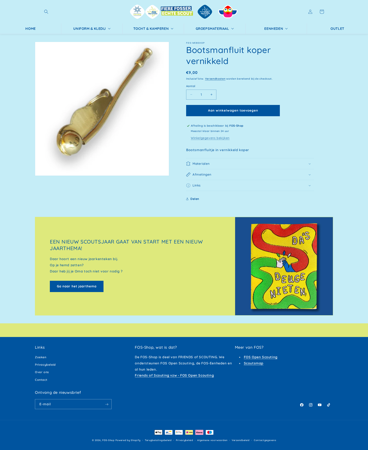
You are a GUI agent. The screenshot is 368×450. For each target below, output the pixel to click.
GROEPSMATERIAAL (212, 28)
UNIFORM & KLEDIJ (89, 28)
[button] (46, 11)
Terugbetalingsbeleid (158, 440)
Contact (41, 380)
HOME (30, 28)
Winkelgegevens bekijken (210, 138)
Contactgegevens (265, 440)
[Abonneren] (106, 404)
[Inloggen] (310, 11)
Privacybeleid (45, 365)
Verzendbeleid (241, 440)
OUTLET (337, 28)
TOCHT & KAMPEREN (151, 28)
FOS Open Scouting (260, 357)
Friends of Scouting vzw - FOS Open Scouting (174, 375)
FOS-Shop (108, 440)
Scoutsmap (253, 363)
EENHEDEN (273, 28)
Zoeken (40, 357)
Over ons (42, 372)
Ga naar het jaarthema (76, 286)
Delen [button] (194, 199)
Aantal (190, 86)
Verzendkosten (215, 78)
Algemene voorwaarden (212, 440)
